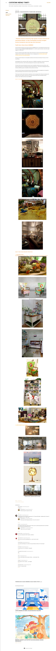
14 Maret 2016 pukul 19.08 (26, 533)
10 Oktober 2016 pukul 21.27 (27, 564)
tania (18, 555)
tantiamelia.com (23, 509)
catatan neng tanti (19, 3)
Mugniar (19, 560)
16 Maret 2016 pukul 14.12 (30, 551)
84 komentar (19, 642)
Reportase (8, 15)
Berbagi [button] (7, 10)
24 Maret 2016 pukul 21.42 (24, 560)
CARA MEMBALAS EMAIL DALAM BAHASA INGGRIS (28, 610)
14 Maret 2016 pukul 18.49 (24, 524)
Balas (19, 513)
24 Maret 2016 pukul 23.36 (29, 527)
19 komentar (19, 612)
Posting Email (20, 500)
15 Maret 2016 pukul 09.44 (26, 542)
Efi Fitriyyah (20, 546)
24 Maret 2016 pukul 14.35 (23, 555)
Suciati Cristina (20, 533)
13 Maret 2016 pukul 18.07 (26, 506)
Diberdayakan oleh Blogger (28, 648)
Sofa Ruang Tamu (20, 564)
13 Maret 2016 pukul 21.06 (29, 509)
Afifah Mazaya (20, 506)
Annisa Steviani (20, 542)
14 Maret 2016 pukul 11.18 (29, 518)
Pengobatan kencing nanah (22, 551)
